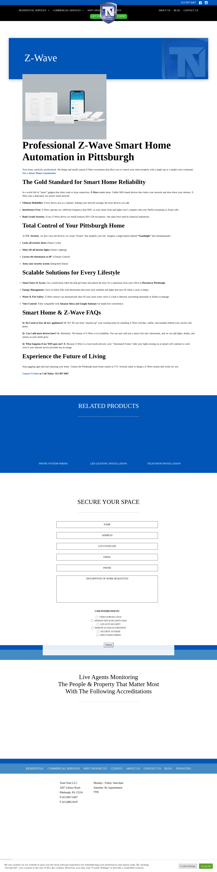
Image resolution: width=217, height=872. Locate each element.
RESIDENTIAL (35, 768)
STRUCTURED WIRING (110, 635)
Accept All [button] (206, 866)
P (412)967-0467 (69, 797)
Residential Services (32, 10)
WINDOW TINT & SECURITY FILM (110, 621)
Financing (183, 768)
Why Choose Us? (97, 10)
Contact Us (191, 10)
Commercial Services (67, 10)
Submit (108, 645)
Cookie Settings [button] (188, 866)
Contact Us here (30, 373)
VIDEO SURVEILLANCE (110, 617)
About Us (164, 10)
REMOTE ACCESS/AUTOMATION (110, 628)
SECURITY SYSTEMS (110, 631)
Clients (116, 768)
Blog (168, 768)
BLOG (177, 10)
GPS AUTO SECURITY (110, 624)
